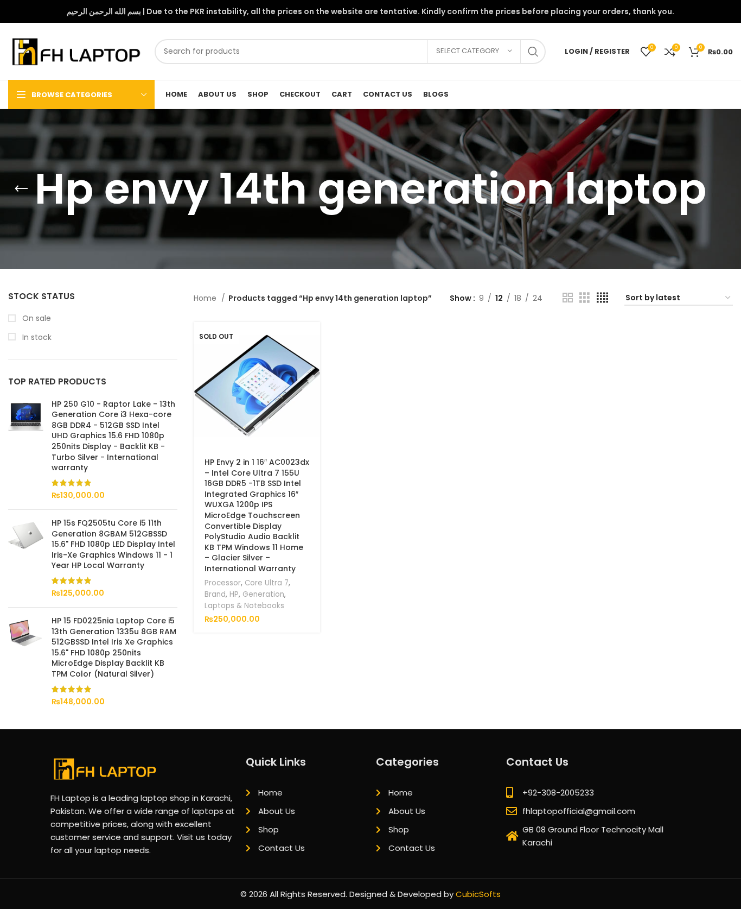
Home (206, 298)
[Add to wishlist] (311, 413)
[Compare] (311, 388)
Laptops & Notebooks (244, 606)
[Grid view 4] (602, 298)
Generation (263, 594)
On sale (35, 318)
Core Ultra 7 (267, 583)
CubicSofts (478, 894)
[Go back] (21, 189)
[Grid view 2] (568, 298)
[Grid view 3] (584, 298)
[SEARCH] (533, 51)
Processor (223, 583)
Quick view (311, 364)
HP (234, 594)
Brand (215, 594)
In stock (36, 337)
